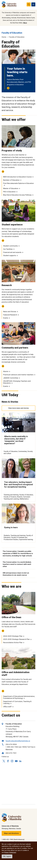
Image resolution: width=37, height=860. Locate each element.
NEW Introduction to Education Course (17, 177)
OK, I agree (7, 856)
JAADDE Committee (10, 378)
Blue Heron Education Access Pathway (17, 195)
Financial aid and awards (12, 252)
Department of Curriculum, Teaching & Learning (17, 702)
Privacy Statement (10, 852)
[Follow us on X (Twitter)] (3, 761)
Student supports (9, 255)
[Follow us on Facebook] (8, 761)
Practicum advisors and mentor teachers (18, 375)
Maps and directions (11, 833)
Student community (10, 246)
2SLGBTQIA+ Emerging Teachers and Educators (17, 382)
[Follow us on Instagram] (12, 761)
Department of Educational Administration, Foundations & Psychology (19, 697)
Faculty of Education (12, 33)
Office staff (7, 707)
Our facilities (8, 249)
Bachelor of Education (11, 180)
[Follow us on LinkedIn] (20, 760)
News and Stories (9, 311)
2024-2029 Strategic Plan (12, 636)
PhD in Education (9, 192)
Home (4, 37)
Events (5, 318)
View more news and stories (18, 408)
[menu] (33, 4)
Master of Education (10, 188)
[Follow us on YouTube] (16, 760)
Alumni (5, 371)
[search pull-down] (29, 4)
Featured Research (10, 315)
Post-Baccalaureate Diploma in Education (18, 183)
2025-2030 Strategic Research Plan (16, 639)
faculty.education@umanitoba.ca (18, 741)
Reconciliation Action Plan (12, 642)
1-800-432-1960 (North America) (13, 839)
